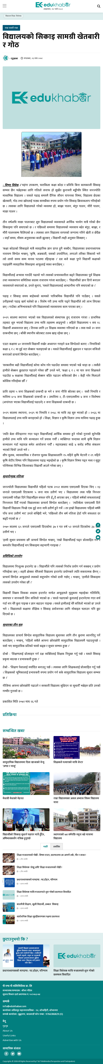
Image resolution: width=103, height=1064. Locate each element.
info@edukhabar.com (14, 1006)
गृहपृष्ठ (5, 1025)
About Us (7, 1030)
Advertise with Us (12, 1040)
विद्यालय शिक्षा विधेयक (13, 16)
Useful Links (9, 1035)
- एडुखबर (14, 58)
